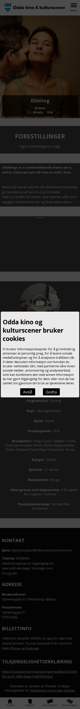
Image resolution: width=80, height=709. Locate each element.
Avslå (27, 391)
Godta (51, 391)
